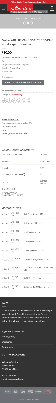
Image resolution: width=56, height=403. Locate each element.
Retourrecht (7, 347)
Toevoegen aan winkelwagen (23, 82)
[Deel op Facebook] (9, 100)
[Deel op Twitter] (14, 100)
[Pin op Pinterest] (24, 100)
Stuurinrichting (33, 18)
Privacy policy (8, 336)
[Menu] (3, 8)
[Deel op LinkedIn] (29, 100)
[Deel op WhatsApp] (4, 100)
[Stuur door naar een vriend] (19, 100)
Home (16, 18)
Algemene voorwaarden (13, 331)
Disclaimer (7, 341)
